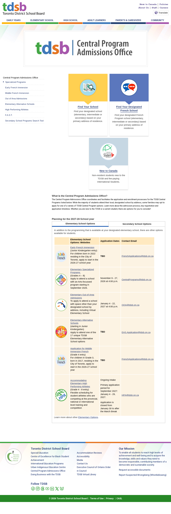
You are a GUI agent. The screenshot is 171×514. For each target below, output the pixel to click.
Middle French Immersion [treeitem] (17, 93)
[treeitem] (24, 82)
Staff (154, 7)
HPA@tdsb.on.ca (130, 395)
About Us (143, 7)
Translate (163, 13)
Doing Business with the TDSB (46, 474)
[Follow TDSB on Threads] (42, 488)
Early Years (14, 20)
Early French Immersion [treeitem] (16, 87)
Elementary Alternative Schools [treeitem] (19, 104)
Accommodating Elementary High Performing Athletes (80, 383)
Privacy (110, 498)
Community (157, 20)
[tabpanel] (108, 324)
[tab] (80, 224)
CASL (119, 498)
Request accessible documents (134, 470)
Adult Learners (97, 20)
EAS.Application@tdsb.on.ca (136, 332)
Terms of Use (97, 498)
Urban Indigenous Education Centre (48, 467)
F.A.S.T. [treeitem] (8, 115)
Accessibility (83, 456)
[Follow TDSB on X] (57, 488)
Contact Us (82, 463)
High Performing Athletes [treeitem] (16, 109)
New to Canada (148, 4)
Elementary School (42, 20)
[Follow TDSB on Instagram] (38, 488)
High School (70, 20)
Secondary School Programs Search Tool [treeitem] (24, 120)
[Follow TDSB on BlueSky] (62, 488)
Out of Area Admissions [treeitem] (16, 98)
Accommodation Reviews (89, 453)
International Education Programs (47, 463)
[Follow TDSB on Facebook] (33, 488)
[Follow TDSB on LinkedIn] (52, 488)
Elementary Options (88, 417)
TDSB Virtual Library (86, 474)
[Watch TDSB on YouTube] (47, 488)
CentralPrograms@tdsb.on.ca (136, 279)
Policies (163, 4)
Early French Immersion (82, 247)
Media (80, 460)
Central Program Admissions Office (48, 471)
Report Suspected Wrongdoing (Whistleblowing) (142, 475)
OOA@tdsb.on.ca (130, 305)
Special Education (39, 453)
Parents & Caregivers (128, 20)
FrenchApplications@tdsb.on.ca (137, 256)
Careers (164, 7)
